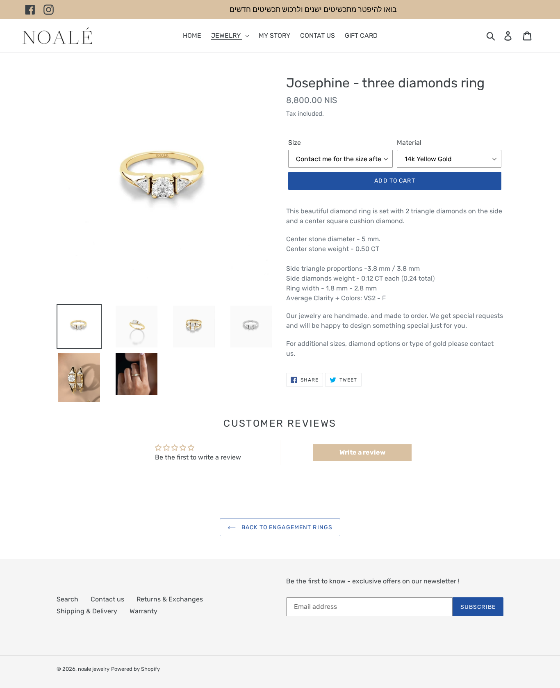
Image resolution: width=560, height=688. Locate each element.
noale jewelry (93, 669)
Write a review (362, 452)
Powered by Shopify (135, 669)
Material (409, 142)
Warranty (143, 611)
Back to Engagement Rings (286, 527)
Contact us (107, 599)
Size (294, 142)
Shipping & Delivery (87, 611)
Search (67, 599)
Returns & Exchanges (170, 599)
